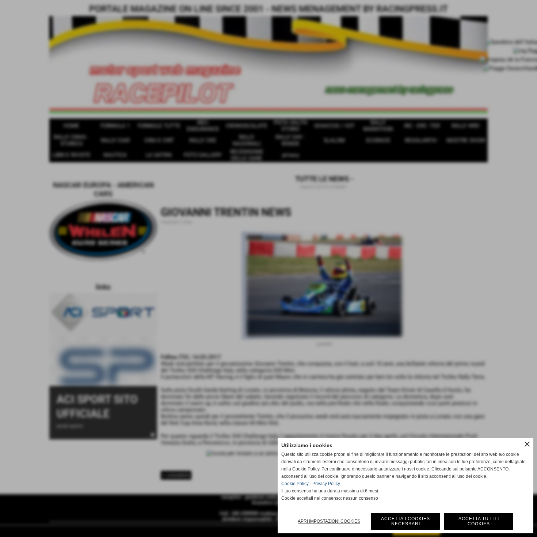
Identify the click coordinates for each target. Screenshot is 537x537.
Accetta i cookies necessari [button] (405, 521)
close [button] (527, 444)
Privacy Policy (326, 483)
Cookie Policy (295, 483)
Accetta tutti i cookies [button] (478, 521)
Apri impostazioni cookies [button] (329, 521)
